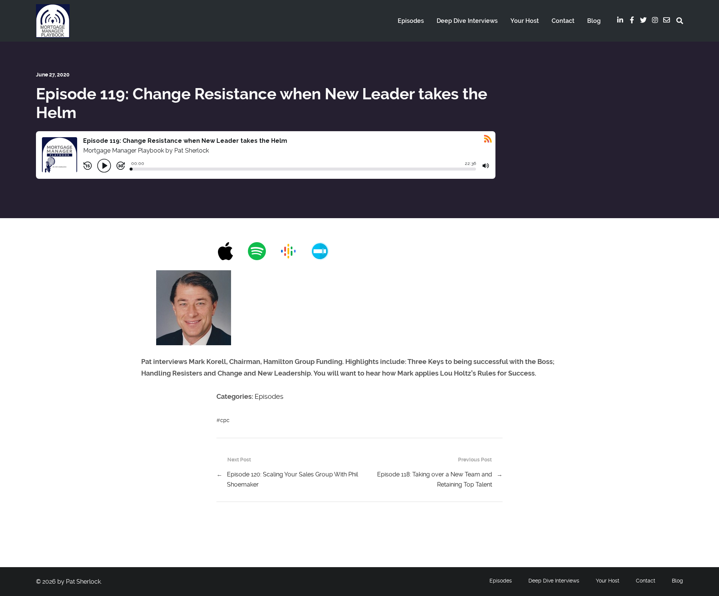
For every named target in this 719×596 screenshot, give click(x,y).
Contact (563, 20)
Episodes (411, 20)
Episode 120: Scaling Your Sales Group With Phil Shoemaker (292, 479)
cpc (225, 420)
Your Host (524, 20)
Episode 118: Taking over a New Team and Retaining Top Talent (434, 479)
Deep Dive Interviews (467, 20)
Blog (594, 20)
